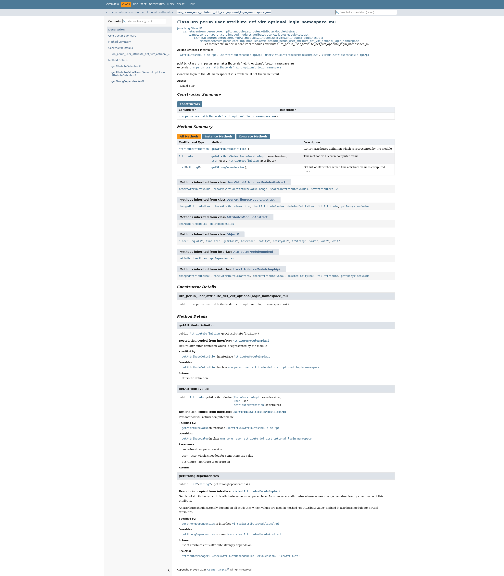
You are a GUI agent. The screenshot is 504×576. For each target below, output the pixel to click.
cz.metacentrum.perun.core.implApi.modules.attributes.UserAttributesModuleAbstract (248, 34)
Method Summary (119, 41)
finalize (212, 241)
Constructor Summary (122, 35)
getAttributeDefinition (228, 148)
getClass (229, 241)
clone (183, 241)
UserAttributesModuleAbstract (251, 199)
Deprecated (157, 4)
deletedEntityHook (300, 206)
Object (232, 234)
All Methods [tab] (189, 136)
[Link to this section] (224, 94)
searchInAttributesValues (289, 189)
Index (170, 4)
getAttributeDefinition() (126, 66)
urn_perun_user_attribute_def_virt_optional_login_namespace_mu (224, 12)
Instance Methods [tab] (219, 136)
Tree (144, 4)
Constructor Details (120, 47)
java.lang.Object (188, 28)
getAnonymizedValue (355, 206)
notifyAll (280, 241)
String (193, 167)
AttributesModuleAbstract (247, 217)
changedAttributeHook (194, 206)
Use (135, 4)
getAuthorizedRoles (193, 223)
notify (263, 241)
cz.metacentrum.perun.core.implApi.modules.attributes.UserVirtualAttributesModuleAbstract (258, 37)
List (182, 167)
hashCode (247, 241)
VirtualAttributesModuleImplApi (345, 54)
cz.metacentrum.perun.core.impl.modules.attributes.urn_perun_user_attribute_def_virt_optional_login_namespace (279, 40)
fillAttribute (327, 206)
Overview (112, 4)
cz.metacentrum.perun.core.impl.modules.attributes (139, 12)
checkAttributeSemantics (231, 206)
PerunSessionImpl (252, 156)
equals (196, 241)
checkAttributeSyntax (268, 206)
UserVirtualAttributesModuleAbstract (256, 182)
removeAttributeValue (194, 189)
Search (181, 4)
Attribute (186, 156)
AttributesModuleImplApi (198, 54)
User (214, 160)
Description (116, 29)
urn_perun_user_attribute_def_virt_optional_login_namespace (235, 67)
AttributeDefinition (194, 148)
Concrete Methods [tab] (253, 136)
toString (298, 241)
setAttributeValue (324, 189)
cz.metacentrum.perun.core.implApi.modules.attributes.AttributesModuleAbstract (239, 31)
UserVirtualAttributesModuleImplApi (292, 54)
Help (192, 4)
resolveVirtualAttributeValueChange (240, 189)
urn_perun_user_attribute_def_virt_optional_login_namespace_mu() (141, 54)
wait (312, 241)
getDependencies (222, 223)
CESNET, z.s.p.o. (217, 569)
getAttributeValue (224, 156)
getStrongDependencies (228, 167)
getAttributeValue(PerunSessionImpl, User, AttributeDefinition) (138, 74)
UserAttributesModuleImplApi (241, 54)
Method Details (118, 60)
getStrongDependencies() (127, 81)
